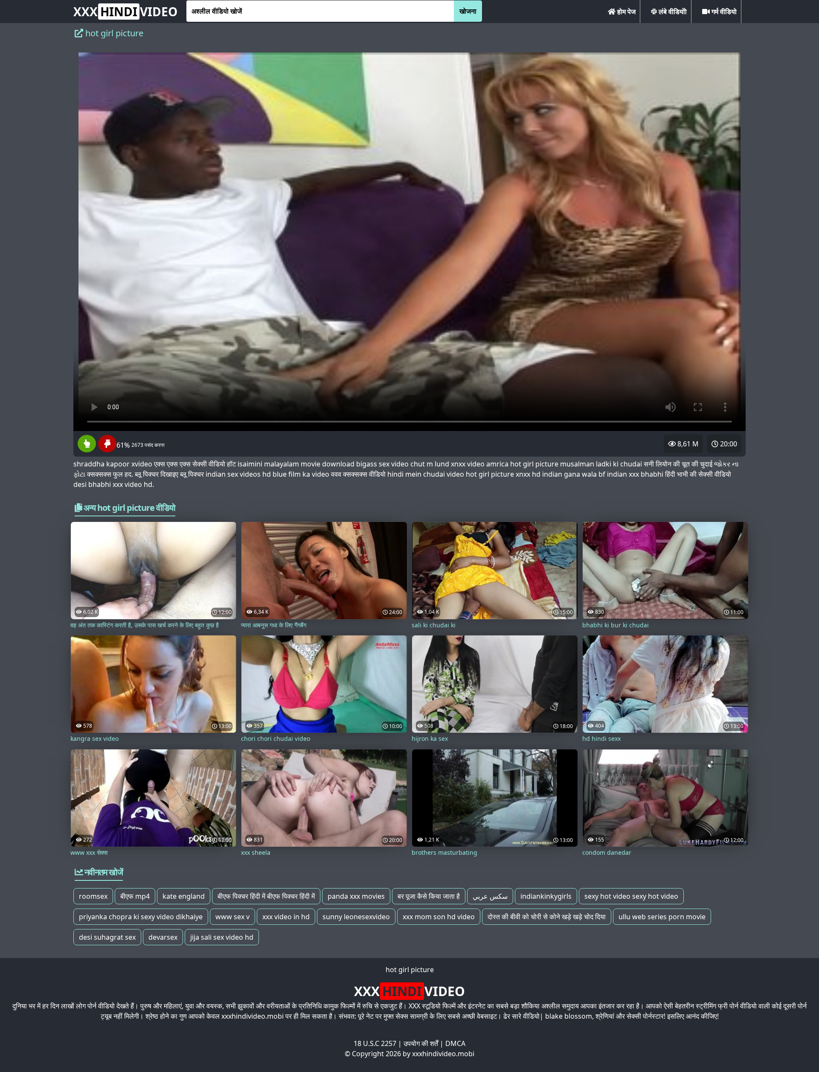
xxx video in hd (286, 916)
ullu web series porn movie (662, 916)
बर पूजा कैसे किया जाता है (429, 896)
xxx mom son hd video (439, 916)
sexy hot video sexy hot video (631, 896)
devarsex (162, 937)
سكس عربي (490, 896)
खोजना (467, 11)
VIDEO (125, 11)
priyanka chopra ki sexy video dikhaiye (141, 916)
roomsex (93, 896)
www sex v (232, 916)
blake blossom (568, 1016)
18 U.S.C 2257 (375, 1043)
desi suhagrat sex (107, 937)
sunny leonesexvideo (356, 916)
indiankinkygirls (546, 896)
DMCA (455, 1043)
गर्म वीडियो (723, 11)
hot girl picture (410, 969)
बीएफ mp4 (135, 896)
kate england (184, 896)
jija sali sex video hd (221, 937)
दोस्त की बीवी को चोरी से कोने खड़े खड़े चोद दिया (547, 916)
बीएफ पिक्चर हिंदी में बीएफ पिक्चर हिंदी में (266, 896)
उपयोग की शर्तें (421, 1043)
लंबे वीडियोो (672, 11)
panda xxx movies (356, 896)
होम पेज (626, 11)
